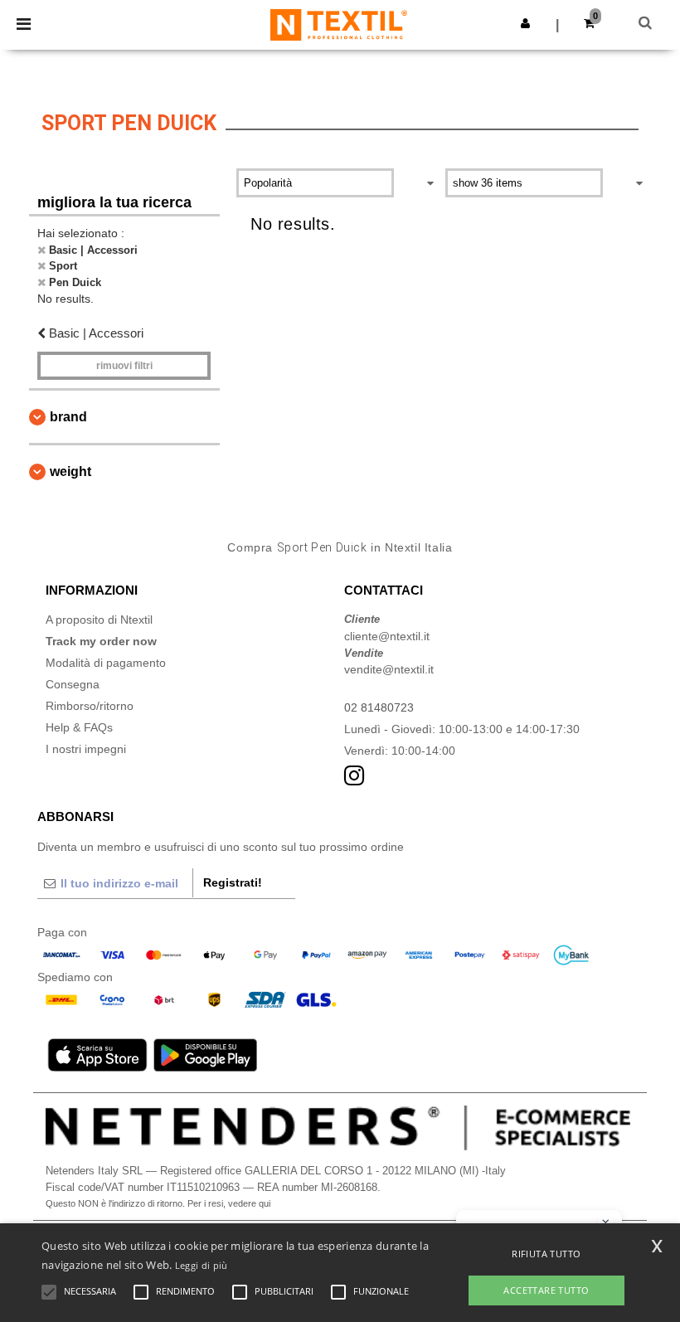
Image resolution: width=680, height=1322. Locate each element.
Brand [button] (68, 417)
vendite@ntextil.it (389, 669)
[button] (525, 23)
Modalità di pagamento (106, 662)
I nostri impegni (86, 749)
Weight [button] (70, 471)
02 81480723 (379, 707)
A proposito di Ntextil (99, 619)
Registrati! (232, 882)
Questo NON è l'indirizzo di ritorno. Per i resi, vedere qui (158, 1203)
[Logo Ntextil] (338, 24)
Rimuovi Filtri (124, 366)
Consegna (73, 684)
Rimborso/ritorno (90, 705)
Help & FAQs (79, 727)
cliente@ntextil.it (387, 636)
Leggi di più (201, 1265)
